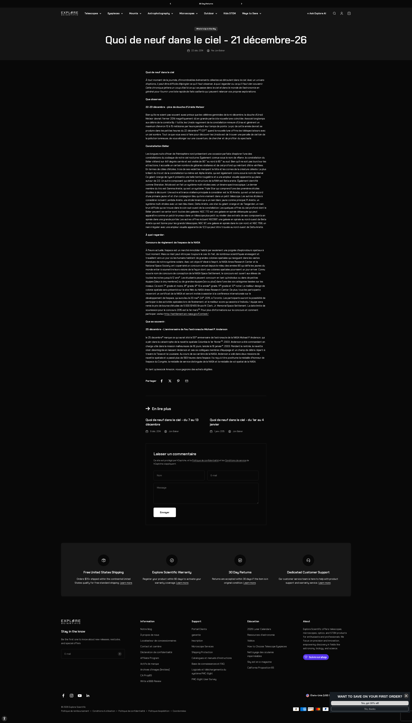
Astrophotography (159, 13)
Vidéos (251, 640)
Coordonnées (179, 711)
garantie (196, 635)
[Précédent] (170, 3)
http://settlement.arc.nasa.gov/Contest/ (186, 314)
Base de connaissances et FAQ (208, 663)
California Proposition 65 (260, 667)
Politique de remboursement (75, 711)
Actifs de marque (149, 663)
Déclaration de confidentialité (156, 652)
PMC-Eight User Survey (204, 679)
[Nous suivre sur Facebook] (63, 695)
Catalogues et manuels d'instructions (212, 658)
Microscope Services (203, 646)
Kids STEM (230, 13)
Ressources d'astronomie (261, 635)
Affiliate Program (149, 658)
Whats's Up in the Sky (206, 29)
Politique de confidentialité (205, 460)
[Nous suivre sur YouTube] (80, 695)
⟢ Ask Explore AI (316, 13)
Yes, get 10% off (370, 703)
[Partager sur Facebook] (161, 381)
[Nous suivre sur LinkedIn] (88, 695)
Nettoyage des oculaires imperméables (260, 654)
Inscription (197, 640)
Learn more (126, 582)
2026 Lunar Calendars (259, 629)
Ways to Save (250, 13)
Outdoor (209, 13)
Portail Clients (199, 629)
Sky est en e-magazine (259, 662)
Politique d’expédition (158, 711)
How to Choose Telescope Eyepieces (267, 646)
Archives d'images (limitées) (155, 669)
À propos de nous (149, 635)
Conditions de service (235, 460)
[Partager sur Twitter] (170, 381)
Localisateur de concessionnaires (158, 640)
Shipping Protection (202, 652)
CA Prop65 (146, 675)
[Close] (406, 696)
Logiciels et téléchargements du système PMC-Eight (209, 671)
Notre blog (146, 629)
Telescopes (91, 13)
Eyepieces (114, 13)
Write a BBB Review (150, 681)
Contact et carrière (150, 646)
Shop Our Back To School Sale (206, 4)
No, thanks (370, 708)
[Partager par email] (186, 381)
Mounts (133, 13)
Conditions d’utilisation (104, 711)
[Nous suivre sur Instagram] (71, 695)
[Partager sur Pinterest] (178, 381)
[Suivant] (241, 3)
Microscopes (186, 13)
